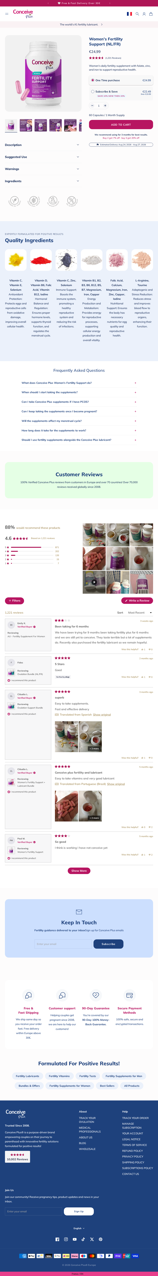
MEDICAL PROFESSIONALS (90, 1129)
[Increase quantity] (105, 105)
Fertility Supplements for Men (124, 1076)
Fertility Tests (87, 1076)
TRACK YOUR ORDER (135, 1118)
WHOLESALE (87, 1149)
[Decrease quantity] (92, 105)
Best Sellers (107, 1085)
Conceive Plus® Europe (83, 1265)
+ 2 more (94, 748)
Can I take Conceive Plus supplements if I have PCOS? (79, 402)
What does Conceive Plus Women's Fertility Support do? (79, 383)
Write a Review (140, 601)
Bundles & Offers (29, 1085)
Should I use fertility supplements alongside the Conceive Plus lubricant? (79, 440)
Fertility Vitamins (59, 1076)
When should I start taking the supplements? (79, 392)
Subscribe (108, 944)
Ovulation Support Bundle (30, 707)
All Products (131, 1085)
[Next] (110, 3)
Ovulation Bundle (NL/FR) (30, 674)
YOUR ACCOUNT (132, 1133)
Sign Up (78, 1211)
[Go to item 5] (70, 125)
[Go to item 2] (26, 125)
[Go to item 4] (55, 125)
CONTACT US (130, 1174)
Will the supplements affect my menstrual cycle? (79, 421)
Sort (120, 612)
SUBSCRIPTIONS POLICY (137, 1168)
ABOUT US (85, 1137)
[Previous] (48, 3)
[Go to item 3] (41, 125)
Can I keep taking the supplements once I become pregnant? (79, 411)
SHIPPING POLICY (133, 1162)
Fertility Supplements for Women (70, 1085)
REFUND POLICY (132, 1150)
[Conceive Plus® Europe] (23, 13)
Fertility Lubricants (27, 1076)
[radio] (92, 80)
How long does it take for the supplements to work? (79, 430)
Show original (102, 714)
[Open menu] (7, 14)
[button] (105, 58)
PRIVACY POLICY (132, 1156)
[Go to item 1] (11, 125)
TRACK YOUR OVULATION (87, 1120)
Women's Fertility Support (30, 852)
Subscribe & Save (110, 93)
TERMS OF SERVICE (134, 1145)
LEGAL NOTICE (131, 1139)
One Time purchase (108, 80)
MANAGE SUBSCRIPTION (131, 1125)
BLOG (82, 1143)
